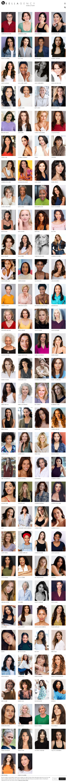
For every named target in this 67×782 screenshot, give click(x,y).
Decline (55, 778)
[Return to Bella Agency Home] (18, 3)
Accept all (62, 778)
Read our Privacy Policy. (23, 780)
